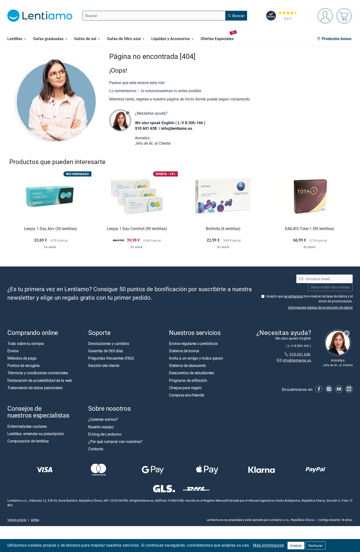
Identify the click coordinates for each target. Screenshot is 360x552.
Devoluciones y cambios (108, 343)
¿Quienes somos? (103, 419)
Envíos (13, 350)
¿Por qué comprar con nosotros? (115, 441)
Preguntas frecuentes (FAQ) (111, 358)
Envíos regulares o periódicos (194, 343)
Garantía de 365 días (105, 350)
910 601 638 (146, 128)
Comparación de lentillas (28, 441)
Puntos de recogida (23, 365)
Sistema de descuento (187, 365)
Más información (268, 545)
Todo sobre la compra (25, 343)
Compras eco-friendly (186, 395)
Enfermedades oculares (27, 426)
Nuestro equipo (101, 426)
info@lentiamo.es (176, 128)
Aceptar (296, 545)
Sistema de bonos (184, 350)
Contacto (95, 449)
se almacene (293, 296)
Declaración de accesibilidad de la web (39, 380)
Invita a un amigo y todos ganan (196, 358)
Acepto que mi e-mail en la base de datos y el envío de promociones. (309, 298)
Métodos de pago (21, 358)
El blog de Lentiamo (104, 434)
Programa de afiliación (188, 380)
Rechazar (315, 545)
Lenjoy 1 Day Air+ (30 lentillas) (50, 229)
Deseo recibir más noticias (330, 287)
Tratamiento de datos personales (34, 387)
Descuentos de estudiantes (191, 372)
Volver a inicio (16, 520)
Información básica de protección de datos (320, 307)
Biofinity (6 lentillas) (223, 229)
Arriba (35, 520)
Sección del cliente (103, 365)
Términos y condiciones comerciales (37, 372)
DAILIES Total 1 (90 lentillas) (309, 229)
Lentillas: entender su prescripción (35, 433)
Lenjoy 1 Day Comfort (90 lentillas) (137, 229)
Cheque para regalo (185, 387)
